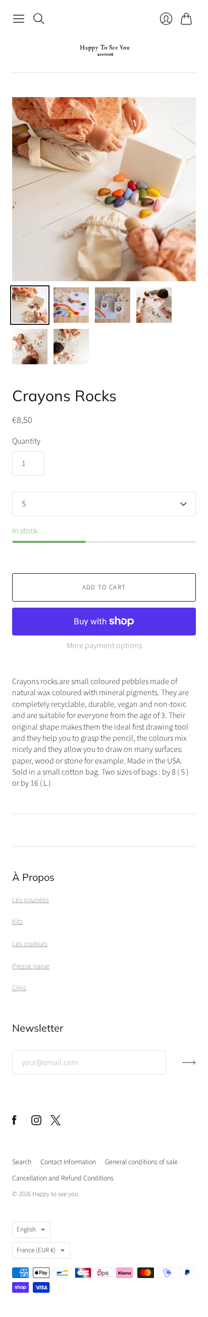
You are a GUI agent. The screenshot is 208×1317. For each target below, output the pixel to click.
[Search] (38, 18)
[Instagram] (36, 1122)
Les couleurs (29, 944)
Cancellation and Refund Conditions (63, 1178)
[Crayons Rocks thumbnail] (29, 305)
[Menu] (18, 18)
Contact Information (68, 1162)
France (36, 1250)
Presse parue (30, 966)
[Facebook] (14, 1122)
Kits (17, 922)
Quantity (26, 441)
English (26, 1229)
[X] (55, 1122)
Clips (19, 988)
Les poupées (30, 900)
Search (21, 1162)
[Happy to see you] (104, 50)
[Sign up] (189, 1066)
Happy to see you (55, 1194)
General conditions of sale (141, 1162)
